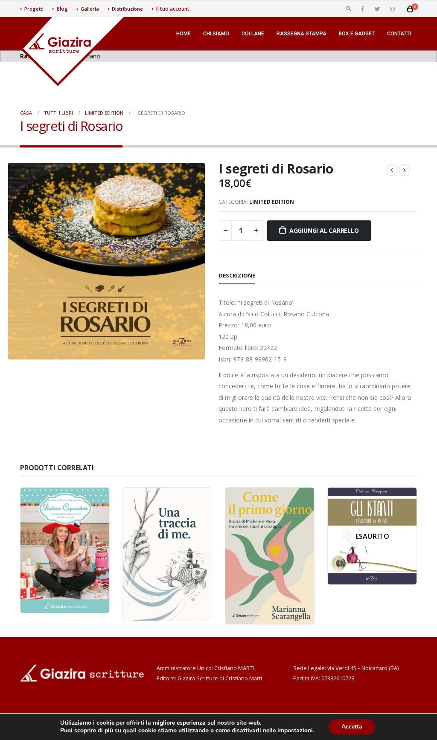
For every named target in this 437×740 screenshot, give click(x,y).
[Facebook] (362, 9)
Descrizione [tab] (236, 275)
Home (183, 34)
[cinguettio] (377, 9)
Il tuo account (172, 8)
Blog (62, 8)
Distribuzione (127, 9)
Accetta (351, 727)
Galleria (90, 9)
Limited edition (271, 201)
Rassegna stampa (301, 34)
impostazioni (295, 730)
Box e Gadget (357, 34)
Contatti (399, 34)
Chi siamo (216, 34)
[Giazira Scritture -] (73, 51)
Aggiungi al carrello (324, 230)
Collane (253, 34)
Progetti (34, 9)
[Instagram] (392, 9)
